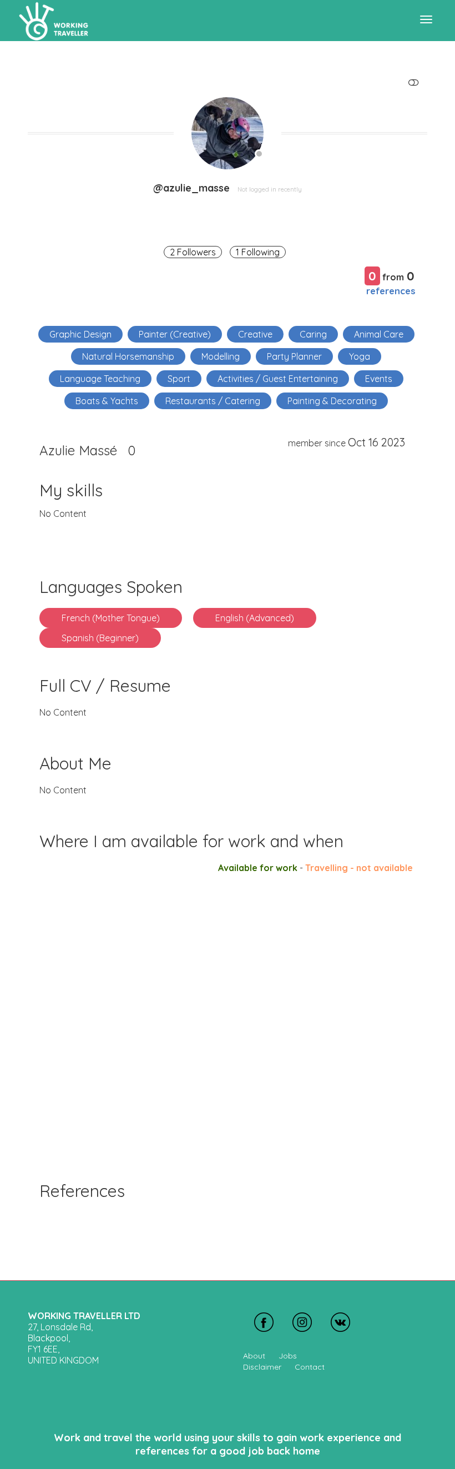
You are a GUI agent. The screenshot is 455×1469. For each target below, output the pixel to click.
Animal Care (378, 334)
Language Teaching (100, 378)
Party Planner (294, 356)
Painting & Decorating (332, 400)
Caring (313, 334)
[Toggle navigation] (426, 19)
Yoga (359, 356)
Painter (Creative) (175, 334)
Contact (310, 1367)
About (254, 1356)
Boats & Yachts (106, 400)
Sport (179, 378)
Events (378, 378)
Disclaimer (262, 1367)
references (391, 290)
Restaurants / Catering (212, 400)
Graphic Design (80, 334)
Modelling (220, 356)
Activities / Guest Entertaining (278, 378)
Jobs (288, 1356)
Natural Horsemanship (128, 356)
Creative (255, 334)
